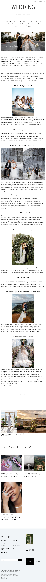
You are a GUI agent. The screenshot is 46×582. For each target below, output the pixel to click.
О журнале (36, 1)
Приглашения (28, 201)
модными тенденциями (17, 58)
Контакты (41, 1)
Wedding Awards (17, 545)
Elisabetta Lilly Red (8, 385)
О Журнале (3, 540)
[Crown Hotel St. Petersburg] (19, 434)
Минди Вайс (26, 267)
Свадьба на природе (6, 182)
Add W (14, 548)
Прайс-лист (15, 543)
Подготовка (19, 14)
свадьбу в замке (24, 324)
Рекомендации (26, 14)
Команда (3, 543)
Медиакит (15, 540)
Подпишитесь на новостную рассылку (10, 557)
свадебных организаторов (26, 65)
